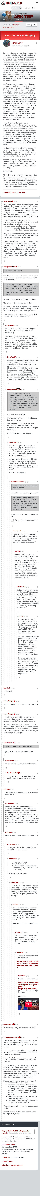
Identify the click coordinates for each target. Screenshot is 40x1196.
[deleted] (6, 688)
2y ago (15, 201)
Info (26, 19)
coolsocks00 (8, 1024)
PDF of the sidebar (8, 1145)
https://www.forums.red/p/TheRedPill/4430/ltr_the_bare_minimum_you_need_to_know (28, 964)
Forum (18, 19)
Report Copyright (18, 192)
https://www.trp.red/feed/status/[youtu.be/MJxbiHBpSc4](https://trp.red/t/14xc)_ (28, 986)
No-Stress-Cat (12, 773)
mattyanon (7, 267)
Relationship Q (8, 27)
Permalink (15, 47)
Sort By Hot (31, 25)
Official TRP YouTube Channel (12, 1165)
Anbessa (8, 832)
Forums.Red (7, 25)
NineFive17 (17, 42)
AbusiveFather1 (9, 742)
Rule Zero (5, 1157)
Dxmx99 (6, 789)
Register (26, 8)
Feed (5, 19)
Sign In (34, 8)
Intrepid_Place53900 (11, 1037)
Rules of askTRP (7, 1161)
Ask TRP (11, 14)
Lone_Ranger (8, 701)
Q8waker (21, 976)
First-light (7, 201)
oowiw (17, 551)
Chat (11, 19)
